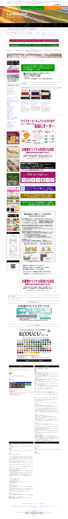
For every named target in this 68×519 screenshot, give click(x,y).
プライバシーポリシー (50, 506)
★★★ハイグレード (10, 112)
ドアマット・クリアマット (44, 42)
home (23, 503)
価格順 (26, 87)
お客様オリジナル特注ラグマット (46, 33)
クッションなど (9, 128)
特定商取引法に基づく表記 (42, 506)
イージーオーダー (10, 89)
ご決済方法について (25, 506)
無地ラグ (24, 42)
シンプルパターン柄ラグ (31, 42)
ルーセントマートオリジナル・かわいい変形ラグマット (30, 60)
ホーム (21, 60)
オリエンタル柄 (9, 109)
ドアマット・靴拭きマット (11, 126)
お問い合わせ (12, 506)
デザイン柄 (9, 107)
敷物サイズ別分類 (44, 32)
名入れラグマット (9, 94)
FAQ (31, 503)
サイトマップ (55, 506)
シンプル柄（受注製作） (10, 106)
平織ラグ (37, 42)
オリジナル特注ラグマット (41, 503)
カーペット (20, 42)
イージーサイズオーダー (50, 32)
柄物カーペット (9, 104)
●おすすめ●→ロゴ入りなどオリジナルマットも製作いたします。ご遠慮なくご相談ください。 (21, 29)
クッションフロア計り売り (54, 42)
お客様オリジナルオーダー (11, 91)
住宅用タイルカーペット (45, 34)
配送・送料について (31, 506)
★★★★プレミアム (10, 111)
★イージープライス (10, 114)
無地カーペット (9, 103)
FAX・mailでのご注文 (28, 503)
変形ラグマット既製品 (10, 119)
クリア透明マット (44, 35)
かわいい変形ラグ (53, 33)
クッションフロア (57, 34)
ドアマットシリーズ (51, 34)
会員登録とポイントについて (19, 506)
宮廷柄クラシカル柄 (10, 108)
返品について (37, 506)
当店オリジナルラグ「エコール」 (12, 93)
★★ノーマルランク (10, 113)
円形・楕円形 (9, 116)
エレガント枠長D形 (41, 60)
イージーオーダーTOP (13, 42)
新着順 (28, 87)
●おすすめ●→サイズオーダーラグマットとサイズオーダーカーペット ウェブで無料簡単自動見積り (22, 28)
